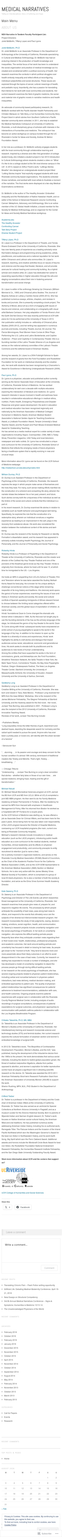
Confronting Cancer (10, 226)
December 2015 (11, 1347)
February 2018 (10, 1332)
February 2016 (10, 1340)
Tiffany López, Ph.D (10, 239)
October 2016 (10, 1336)
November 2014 (11, 1363)
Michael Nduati (8, 788)
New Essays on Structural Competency (21, 1297)
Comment (49, 1268)
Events (7, 1417)
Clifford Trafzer (8, 1096)
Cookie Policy (10, 1524)
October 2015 (10, 1355)
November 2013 (11, 1387)
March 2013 (9, 1395)
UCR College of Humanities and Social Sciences (23, 1192)
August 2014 (9, 1375)
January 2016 (10, 1343)
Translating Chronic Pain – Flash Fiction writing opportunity (29, 1285)
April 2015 (8, 1359)
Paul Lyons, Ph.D (9, 375)
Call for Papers (10, 1413)
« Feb (4, 1508)
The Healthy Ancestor (11, 223)
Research (8, 1421)
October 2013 (10, 1391)
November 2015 (11, 1352)
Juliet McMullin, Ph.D (11, 47)
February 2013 (10, 1399)
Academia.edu (8, 219)
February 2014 (10, 1383)
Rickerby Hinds (8, 550)
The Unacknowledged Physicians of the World (24, 1309)
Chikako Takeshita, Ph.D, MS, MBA (17, 1020)
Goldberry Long (8, 682)
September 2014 (11, 1371)
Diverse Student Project (12, 233)
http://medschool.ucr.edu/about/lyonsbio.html (21, 467)
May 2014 (8, 1379)
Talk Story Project (9, 229)
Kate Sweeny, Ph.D (10, 891)
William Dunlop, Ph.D (11, 474)
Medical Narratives (25, 9)
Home (6, 1458)
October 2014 (10, 1367)
